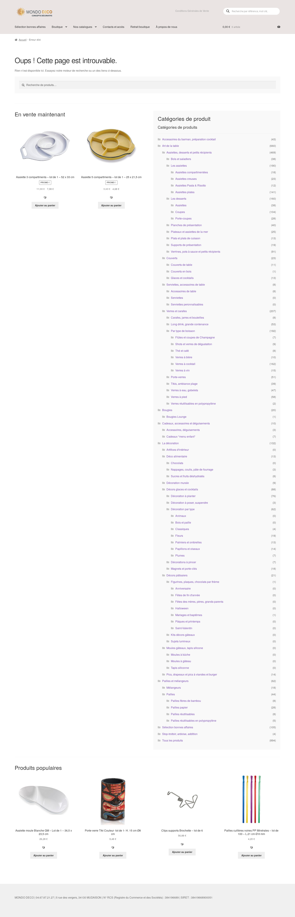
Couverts (171, 258)
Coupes (180, 212)
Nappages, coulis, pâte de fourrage (192, 469)
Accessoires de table (183, 291)
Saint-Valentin (183, 628)
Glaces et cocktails (182, 278)
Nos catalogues (82, 27)
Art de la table (170, 146)
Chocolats (177, 463)
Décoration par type (183, 509)
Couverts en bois (181, 271)
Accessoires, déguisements (183, 430)
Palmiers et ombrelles (188, 542)
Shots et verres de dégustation (193, 344)
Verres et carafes (176, 311)
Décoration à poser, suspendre (189, 503)
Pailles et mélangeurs (175, 681)
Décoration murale (177, 483)
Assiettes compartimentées (191, 172)
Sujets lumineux (180, 641)
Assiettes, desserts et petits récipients (189, 152)
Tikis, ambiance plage (184, 384)
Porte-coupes (183, 218)
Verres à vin (182, 370)
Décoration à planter (183, 496)
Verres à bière (183, 357)
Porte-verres (178, 377)
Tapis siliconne (180, 668)
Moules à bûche (180, 655)
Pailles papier (179, 707)
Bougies (167, 410)
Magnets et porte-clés (184, 569)
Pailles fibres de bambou (186, 701)
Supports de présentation (186, 245)
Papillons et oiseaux (187, 549)
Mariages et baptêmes (188, 615)
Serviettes (177, 298)
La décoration (170, 443)
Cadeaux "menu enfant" (180, 436)
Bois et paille (183, 522)
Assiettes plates (184, 192)
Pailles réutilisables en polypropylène (193, 720)
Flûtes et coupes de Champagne (195, 337)
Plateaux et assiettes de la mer (189, 232)
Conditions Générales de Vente (192, 10)
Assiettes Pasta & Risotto (190, 185)
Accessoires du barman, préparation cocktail (189, 139)
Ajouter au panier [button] (45, 205)
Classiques (182, 529)
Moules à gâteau (181, 661)
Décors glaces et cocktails (182, 489)
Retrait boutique (140, 27)
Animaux (180, 516)
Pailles (170, 694)
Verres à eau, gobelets (184, 390)
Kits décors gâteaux (183, 635)
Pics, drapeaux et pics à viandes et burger (191, 674)
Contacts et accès (113, 27)
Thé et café (182, 351)
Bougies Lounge (176, 417)
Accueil (22, 39)
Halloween (181, 608)
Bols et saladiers (181, 159)
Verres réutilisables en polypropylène (193, 403)
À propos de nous (166, 27)
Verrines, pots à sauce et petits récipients (195, 251)
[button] (45, 197)
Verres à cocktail (185, 364)
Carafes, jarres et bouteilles (187, 317)
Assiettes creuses (186, 179)
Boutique (57, 27)
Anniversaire (183, 588)
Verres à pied (179, 397)
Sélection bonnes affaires (30, 27)
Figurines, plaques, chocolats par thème (195, 582)
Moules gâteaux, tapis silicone (184, 648)
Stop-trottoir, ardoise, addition (180, 734)
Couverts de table (181, 265)
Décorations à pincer (183, 562)
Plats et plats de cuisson (185, 238)
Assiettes (180, 205)
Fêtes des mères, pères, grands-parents (199, 602)
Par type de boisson (183, 331)
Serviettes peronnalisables (187, 304)
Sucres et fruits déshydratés (187, 476)
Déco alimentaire (176, 456)
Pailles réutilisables (183, 714)
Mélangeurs (173, 688)
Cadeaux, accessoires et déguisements (186, 423)
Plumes (180, 555)
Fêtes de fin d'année (187, 595)
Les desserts (178, 198)
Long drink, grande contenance (189, 324)
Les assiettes (179, 166)
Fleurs (179, 536)
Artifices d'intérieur (177, 450)
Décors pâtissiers (176, 575)
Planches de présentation (186, 225)
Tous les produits (172, 740)
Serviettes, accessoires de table (185, 284)
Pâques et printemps (187, 621)
